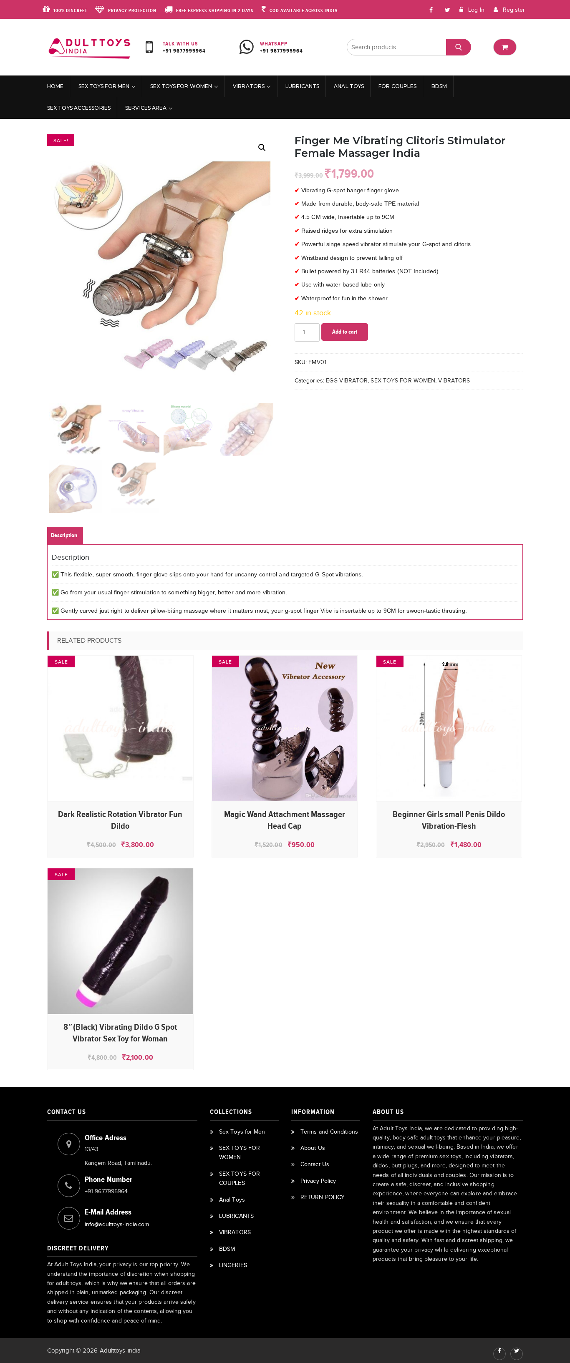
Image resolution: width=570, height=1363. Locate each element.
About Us (312, 1148)
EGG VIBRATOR (347, 380)
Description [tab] (64, 535)
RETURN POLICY (322, 1197)
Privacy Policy (318, 1181)
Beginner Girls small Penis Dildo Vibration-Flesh (449, 820)
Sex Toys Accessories (79, 108)
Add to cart (344, 332)
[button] (262, 147)
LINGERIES (233, 1265)
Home (55, 86)
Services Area (145, 108)
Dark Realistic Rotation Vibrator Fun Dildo (120, 820)
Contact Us (314, 1164)
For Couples (397, 86)
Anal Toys (349, 86)
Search (458, 47)
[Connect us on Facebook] (431, 9)
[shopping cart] (505, 47)
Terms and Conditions (329, 1132)
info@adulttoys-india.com (117, 1224)
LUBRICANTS (302, 86)
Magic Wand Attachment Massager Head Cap (284, 820)
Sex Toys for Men (104, 86)
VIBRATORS (249, 86)
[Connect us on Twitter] (516, 1354)
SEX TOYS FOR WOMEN (181, 86)
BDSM (439, 86)
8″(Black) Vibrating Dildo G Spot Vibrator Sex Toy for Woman (120, 1033)
